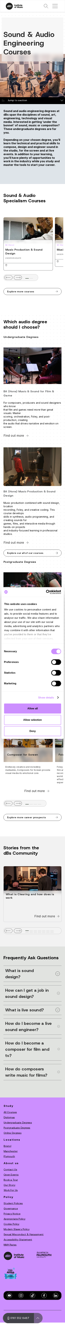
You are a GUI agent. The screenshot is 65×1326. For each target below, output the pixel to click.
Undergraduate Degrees (18, 1122)
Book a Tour (11, 1179)
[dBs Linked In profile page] (55, 1295)
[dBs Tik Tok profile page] (32, 1295)
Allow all (32, 708)
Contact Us (10, 1169)
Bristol (7, 1146)
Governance (11, 1208)
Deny (32, 731)
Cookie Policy (11, 1224)
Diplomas (9, 1117)
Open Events (11, 1174)
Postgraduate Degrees (17, 1127)
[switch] (56, 662)
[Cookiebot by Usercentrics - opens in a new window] (46, 592)
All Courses (10, 1112)
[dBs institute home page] (14, 1256)
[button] (46, 6)
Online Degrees (12, 1132)
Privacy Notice (12, 1213)
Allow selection (32, 719)
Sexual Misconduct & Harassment (24, 1234)
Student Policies (13, 1203)
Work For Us (11, 1190)
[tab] (27, 278)
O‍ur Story (9, 1185)
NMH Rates (10, 1244)
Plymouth (9, 1156)
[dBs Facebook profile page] (44, 1295)
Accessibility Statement (18, 1239)
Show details (46, 697)
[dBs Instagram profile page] (21, 1295)
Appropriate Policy (14, 1218)
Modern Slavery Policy (16, 1229)
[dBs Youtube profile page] (9, 1295)
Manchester (11, 1151)
